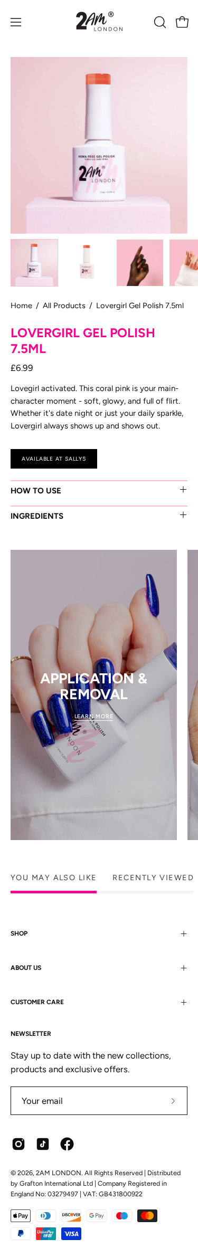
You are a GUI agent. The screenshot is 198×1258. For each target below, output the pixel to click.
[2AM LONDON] (99, 22)
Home (21, 305)
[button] (159, 22)
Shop (19, 933)
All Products (64, 305)
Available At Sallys (54, 458)
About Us (26, 967)
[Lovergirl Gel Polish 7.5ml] (34, 263)
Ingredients (37, 516)
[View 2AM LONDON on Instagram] (18, 1144)
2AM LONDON (58, 1173)
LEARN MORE (94, 716)
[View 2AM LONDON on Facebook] (67, 1144)
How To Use (36, 490)
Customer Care (37, 1002)
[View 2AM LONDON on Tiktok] (43, 1144)
